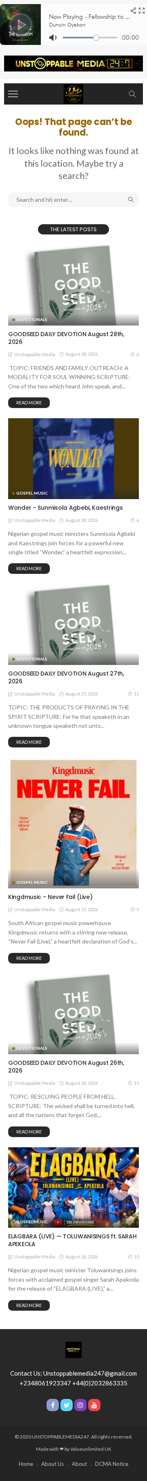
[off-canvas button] (13, 94)
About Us (52, 1464)
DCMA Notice (111, 1464)
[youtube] (94, 1405)
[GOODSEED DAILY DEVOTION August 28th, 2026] (73, 285)
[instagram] (80, 1405)
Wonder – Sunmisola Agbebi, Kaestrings (65, 508)
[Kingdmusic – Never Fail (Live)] (73, 823)
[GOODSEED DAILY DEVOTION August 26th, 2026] (73, 1014)
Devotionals (31, 319)
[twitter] (66, 1405)
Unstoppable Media (34, 354)
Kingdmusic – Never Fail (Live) (50, 897)
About (79, 1464)
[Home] (73, 93)
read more (29, 402)
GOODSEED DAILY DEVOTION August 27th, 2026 (66, 677)
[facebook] (53, 1405)
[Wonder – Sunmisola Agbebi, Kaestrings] (73, 458)
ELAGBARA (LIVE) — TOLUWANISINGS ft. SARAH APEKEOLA (72, 1240)
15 (136, 1083)
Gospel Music (32, 493)
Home (26, 1464)
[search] (132, 94)
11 (136, 693)
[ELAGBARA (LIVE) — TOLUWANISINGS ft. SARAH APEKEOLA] (73, 1187)
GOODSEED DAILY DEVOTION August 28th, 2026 (66, 338)
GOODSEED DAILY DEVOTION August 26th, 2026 (66, 1067)
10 (136, 1256)
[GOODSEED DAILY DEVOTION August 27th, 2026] (73, 624)
